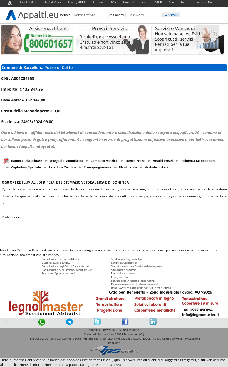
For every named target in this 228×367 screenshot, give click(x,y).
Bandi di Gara (28, 2)
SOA (113, 2)
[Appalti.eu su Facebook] (125, 324)
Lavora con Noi (203, 2)
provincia (173, 250)
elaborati (105, 250)
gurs (152, 250)
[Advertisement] (114, 233)
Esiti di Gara (52, 2)
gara (144, 250)
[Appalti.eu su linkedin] (153, 324)
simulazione (9, 254)
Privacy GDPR (76, 2)
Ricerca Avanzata (45, 250)
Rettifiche (24, 250)
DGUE (158, 2)
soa (22, 254)
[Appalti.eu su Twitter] (97, 324)
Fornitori (128, 2)
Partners (98, 2)
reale (185, 250)
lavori (161, 250)
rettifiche (197, 250)
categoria (89, 250)
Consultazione (70, 250)
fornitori (133, 250)
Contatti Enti (177, 2)
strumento (51, 254)
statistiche (34, 254)
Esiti (12, 250)
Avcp (144, 2)
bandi (4, 250)
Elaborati (120, 250)
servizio (211, 250)
